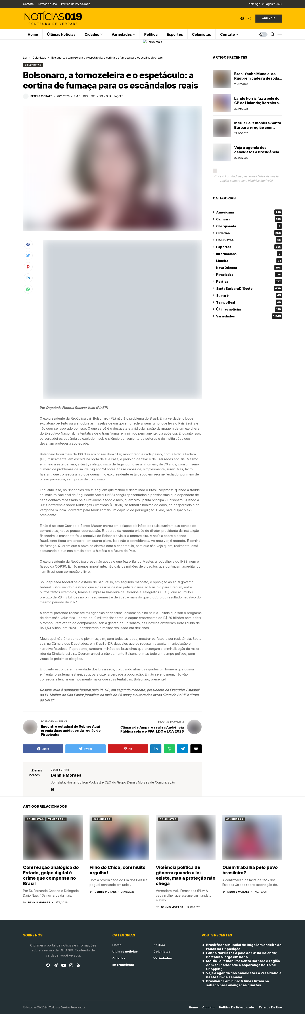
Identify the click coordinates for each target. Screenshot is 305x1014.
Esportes (248, 247)
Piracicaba (248, 274)
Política (248, 281)
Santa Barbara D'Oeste (248, 288)
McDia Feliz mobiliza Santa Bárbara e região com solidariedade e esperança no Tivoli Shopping (257, 129)
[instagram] (249, 18)
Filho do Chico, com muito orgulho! (118, 870)
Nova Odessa (248, 267)
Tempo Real (248, 302)
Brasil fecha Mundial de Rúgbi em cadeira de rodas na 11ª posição (257, 78)
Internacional (248, 254)
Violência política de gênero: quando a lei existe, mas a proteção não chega (185, 875)
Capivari (248, 219)
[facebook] (242, 18)
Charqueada (248, 226)
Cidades (248, 233)
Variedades (248, 316)
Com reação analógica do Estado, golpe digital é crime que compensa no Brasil (51, 875)
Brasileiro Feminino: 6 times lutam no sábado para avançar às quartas (237, 983)
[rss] (78, 965)
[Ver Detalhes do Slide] (152, 42)
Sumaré (248, 295)
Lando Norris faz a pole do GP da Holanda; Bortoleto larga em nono (256, 102)
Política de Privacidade (236, 1007)
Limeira (248, 260)
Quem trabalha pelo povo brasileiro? (250, 870)
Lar (25, 57)
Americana (248, 212)
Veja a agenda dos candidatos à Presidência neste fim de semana (256, 151)
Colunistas (39, 57)
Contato (208, 1007)
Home (116, 945)
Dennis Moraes (41, 96)
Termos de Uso (270, 1007)
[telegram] (56, 965)
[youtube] (63, 965)
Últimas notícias (248, 309)
